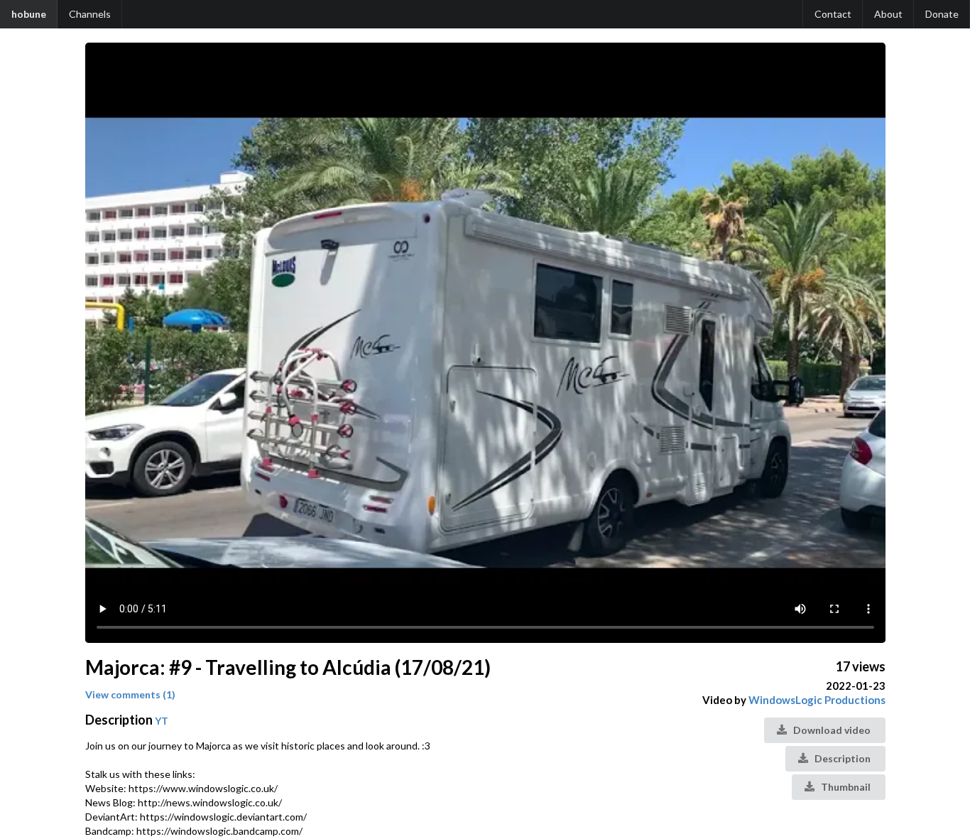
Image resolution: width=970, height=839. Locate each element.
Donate (942, 14)
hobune (28, 14)
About (888, 14)
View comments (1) (130, 694)
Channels (90, 14)
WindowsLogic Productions (816, 699)
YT (161, 721)
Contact (832, 14)
